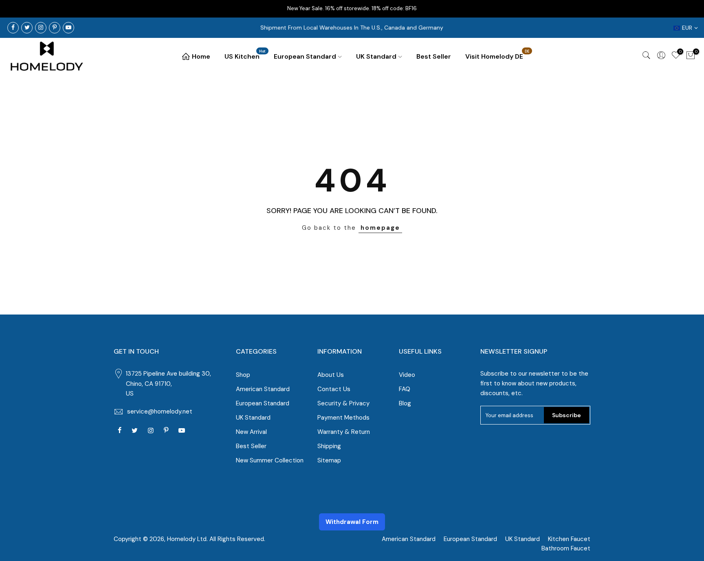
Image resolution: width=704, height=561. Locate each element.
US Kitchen (245, 55)
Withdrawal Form (352, 522)
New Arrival (251, 432)
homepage (380, 228)
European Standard (305, 56)
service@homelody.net (159, 411)
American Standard (263, 389)
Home (201, 56)
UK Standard (376, 56)
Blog (405, 403)
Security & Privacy (343, 403)
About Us (330, 375)
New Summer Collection (270, 460)
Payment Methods (343, 418)
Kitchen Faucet (569, 539)
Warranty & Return (343, 432)
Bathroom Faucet (565, 548)
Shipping (329, 446)
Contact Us (333, 389)
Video (407, 375)
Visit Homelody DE (497, 55)
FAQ (404, 389)
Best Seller (433, 56)
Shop (243, 375)
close (691, 8)
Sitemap (329, 460)
